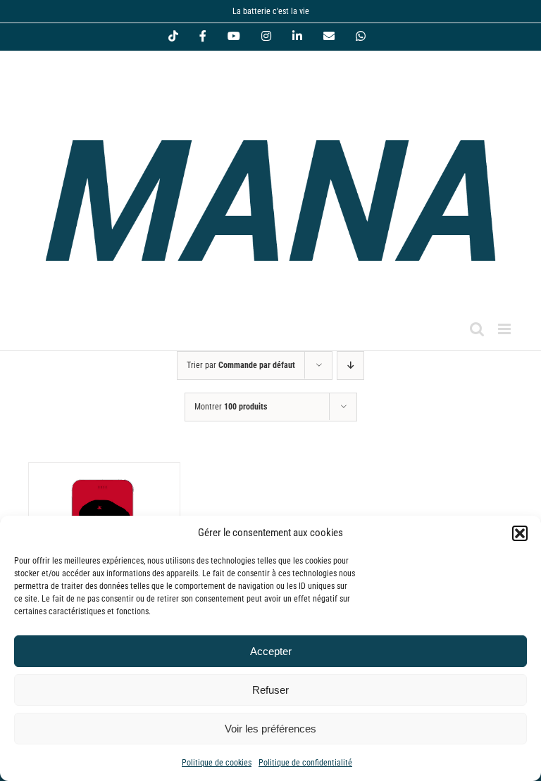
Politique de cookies (216, 763)
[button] (520, 533)
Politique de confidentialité (305, 763)
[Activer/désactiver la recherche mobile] (477, 329)
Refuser (270, 690)
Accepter (271, 651)
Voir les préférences (270, 729)
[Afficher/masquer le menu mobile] (505, 329)
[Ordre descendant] (350, 365)
